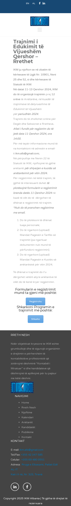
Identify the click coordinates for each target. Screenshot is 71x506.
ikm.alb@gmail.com (31, 449)
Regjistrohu (35, 301)
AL (33, 3)
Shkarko (35, 319)
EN (27, 3)
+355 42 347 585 (32, 454)
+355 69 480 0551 (33, 459)
